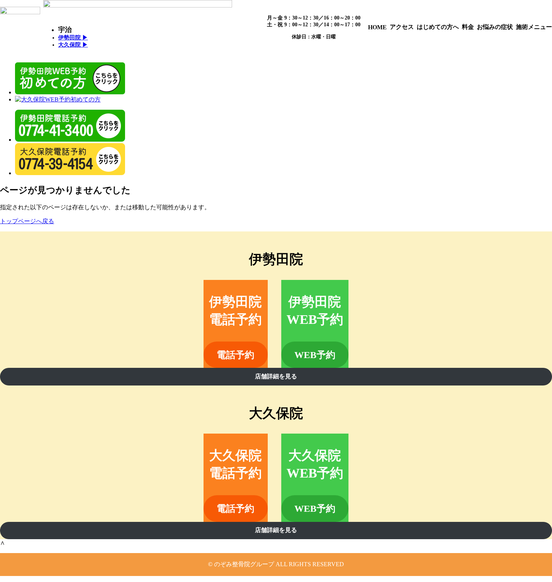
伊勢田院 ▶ (73, 38)
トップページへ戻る (27, 221)
